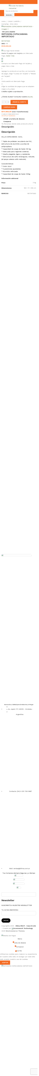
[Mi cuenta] (35, 13)
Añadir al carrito (19, 102)
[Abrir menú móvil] (2, 13)
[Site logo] (19, 7)
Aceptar (5, 962)
